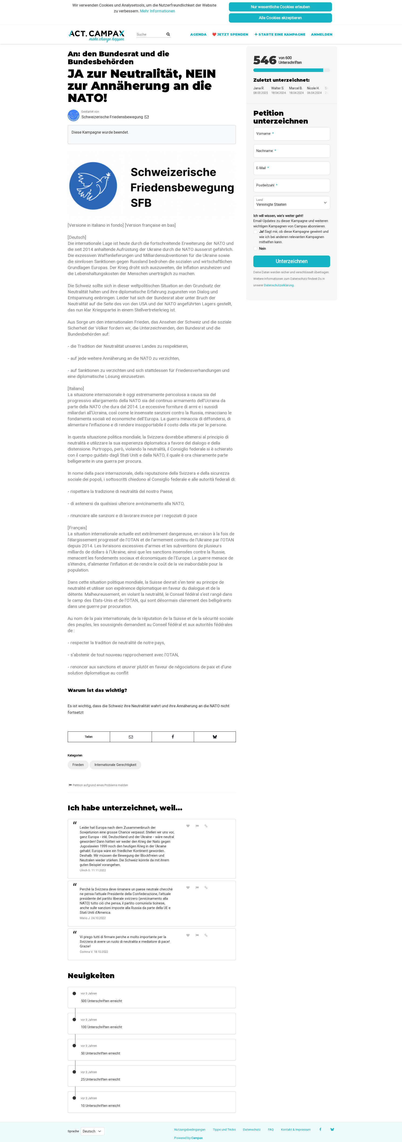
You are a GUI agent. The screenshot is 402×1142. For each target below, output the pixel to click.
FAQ (271, 1129)
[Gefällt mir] (188, 826)
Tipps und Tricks (224, 1129)
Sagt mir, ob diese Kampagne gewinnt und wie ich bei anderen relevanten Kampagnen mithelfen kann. (293, 236)
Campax (197, 1138)
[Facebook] (320, 1129)
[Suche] (168, 34)
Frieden (78, 765)
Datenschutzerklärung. (279, 285)
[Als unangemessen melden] (197, 826)
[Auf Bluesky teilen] (215, 736)
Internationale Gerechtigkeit (115, 765)
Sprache (73, 1131)
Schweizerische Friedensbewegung (112, 117)
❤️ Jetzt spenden (230, 34)
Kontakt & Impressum (296, 1129)
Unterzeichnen (292, 261)
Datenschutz (252, 1129)
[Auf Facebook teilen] (173, 736)
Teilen (89, 736)
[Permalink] (206, 825)
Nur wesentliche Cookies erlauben (280, 6)
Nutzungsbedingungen (189, 1129)
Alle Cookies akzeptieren (280, 17)
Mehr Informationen (157, 11)
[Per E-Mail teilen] (131, 736)
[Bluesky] (332, 1129)
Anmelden (321, 34)
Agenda (198, 34)
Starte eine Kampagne (281, 34)
